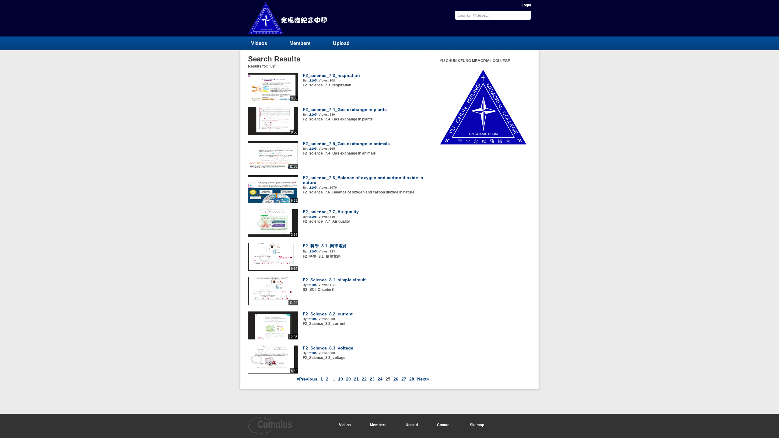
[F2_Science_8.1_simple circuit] (273, 304)
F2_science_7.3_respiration (331, 75)
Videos (259, 43)
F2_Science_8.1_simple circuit (334, 279)
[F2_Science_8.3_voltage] (273, 372)
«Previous (307, 379)
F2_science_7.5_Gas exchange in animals (346, 143)
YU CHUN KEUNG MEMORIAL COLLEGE (288, 18)
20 (348, 379)
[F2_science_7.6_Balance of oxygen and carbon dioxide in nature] (273, 202)
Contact (444, 425)
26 (395, 379)
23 (372, 379)
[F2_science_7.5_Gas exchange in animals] (273, 168)
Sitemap (477, 425)
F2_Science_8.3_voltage (328, 348)
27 (403, 379)
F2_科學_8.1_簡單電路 (325, 245)
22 (364, 379)
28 (411, 379)
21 (356, 379)
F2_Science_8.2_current (328, 313)
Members (300, 43)
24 (380, 379)
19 (340, 379)
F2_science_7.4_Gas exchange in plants (345, 109)
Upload (341, 43)
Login (526, 5)
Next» (423, 379)
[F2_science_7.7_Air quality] (273, 236)
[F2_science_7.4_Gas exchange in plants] (273, 134)
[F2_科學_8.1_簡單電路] (273, 270)
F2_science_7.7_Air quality (331, 211)
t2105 (313, 80)
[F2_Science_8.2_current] (273, 338)
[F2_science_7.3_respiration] (273, 100)
